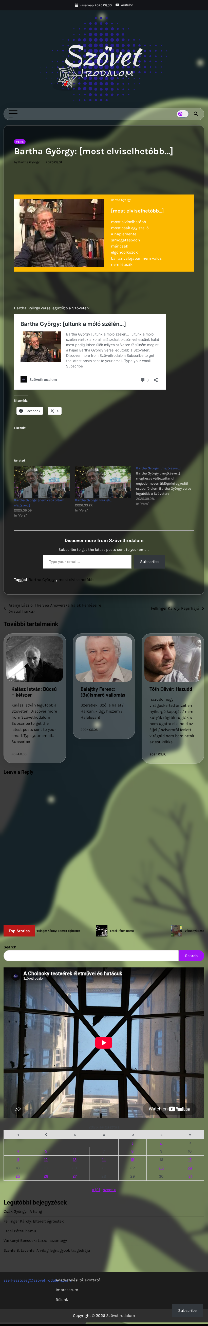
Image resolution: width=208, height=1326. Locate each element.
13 (75, 1159)
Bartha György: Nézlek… (93, 500)
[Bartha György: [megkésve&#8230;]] (166, 486)
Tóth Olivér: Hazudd (170, 689)
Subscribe (149, 561)
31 (190, 1176)
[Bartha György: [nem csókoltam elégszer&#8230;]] (42, 482)
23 (161, 1167)
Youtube (127, 5)
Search (10, 947)
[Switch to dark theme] (183, 114)
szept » (109, 1189)
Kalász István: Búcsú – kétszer (34, 692)
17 (190, 1159)
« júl (96, 1189)
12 (46, 1159)
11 (17, 1159)
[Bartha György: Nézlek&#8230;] (103, 482)
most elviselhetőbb (76, 579)
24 (190, 1167)
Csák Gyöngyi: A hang (23, 1211)
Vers (20, 142)
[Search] (195, 113)
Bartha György (41, 579)
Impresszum (67, 1289)
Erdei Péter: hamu (20, 1231)
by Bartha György (27, 162)
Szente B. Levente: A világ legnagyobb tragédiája (47, 1250)
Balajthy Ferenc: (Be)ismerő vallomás (103, 692)
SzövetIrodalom (120, 1315)
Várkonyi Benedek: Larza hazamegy (35, 1240)
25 (17, 1176)
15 (132, 1159)
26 (46, 1176)
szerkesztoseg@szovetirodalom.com (37, 1280)
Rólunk (62, 1299)
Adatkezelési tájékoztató (78, 1280)
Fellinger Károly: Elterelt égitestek (34, 1221)
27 (74, 1176)
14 (104, 1159)
